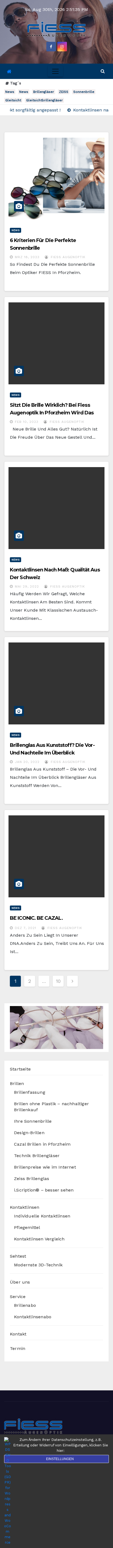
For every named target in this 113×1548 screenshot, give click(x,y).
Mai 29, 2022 (27, 586)
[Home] (9, 71)
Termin (17, 1348)
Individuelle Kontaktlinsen (42, 1216)
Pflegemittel (27, 1227)
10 (58, 981)
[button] (103, 71)
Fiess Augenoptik (67, 257)
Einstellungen (60, 1459)
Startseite (20, 1069)
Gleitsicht (13, 100)
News (9, 92)
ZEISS (63, 92)
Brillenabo (25, 1305)
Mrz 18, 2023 (27, 257)
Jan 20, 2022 (27, 762)
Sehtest (18, 1256)
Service (18, 1296)
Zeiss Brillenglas (31, 1178)
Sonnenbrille (83, 92)
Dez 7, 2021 (25, 928)
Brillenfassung (29, 1092)
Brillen (17, 1083)
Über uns (20, 1282)
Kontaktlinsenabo (32, 1316)
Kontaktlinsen (24, 1207)
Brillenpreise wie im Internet (45, 1167)
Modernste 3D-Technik (38, 1264)
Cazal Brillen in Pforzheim (42, 1144)
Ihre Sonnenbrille (33, 1121)
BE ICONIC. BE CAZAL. (36, 918)
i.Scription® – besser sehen (44, 1190)
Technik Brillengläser (37, 1155)
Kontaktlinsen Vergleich (39, 1239)
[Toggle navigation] (55, 71)
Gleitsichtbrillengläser (44, 100)
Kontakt (18, 1334)
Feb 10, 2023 (26, 422)
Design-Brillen (29, 1132)
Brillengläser (43, 92)
